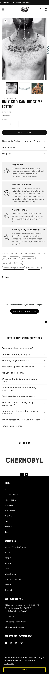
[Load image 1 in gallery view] (11, 88)
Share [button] (7, 277)
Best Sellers (14, 258)
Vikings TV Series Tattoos (16, 547)
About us (8, 527)
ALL (4, 258)
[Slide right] (46, 89)
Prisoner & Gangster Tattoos (13, 268)
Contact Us (9, 616)
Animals (8, 552)
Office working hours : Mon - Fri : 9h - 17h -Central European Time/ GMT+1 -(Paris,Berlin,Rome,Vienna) (23, 608)
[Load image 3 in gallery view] (37, 88)
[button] (3, 9)
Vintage (8, 563)
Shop (7, 489)
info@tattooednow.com (14, 627)
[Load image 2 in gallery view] (24, 88)
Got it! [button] (24, 670)
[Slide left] (2, 89)
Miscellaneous (11, 574)
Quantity (5, 119)
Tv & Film (8, 516)
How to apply (10, 500)
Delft (7, 569)
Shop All (8, 590)
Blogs (7, 532)
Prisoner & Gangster (13, 579)
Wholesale (9, 505)
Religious (8, 558)
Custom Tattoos (11, 494)
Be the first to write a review (25, 311)
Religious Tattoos (34, 268)
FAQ (6, 521)
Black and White (28, 258)
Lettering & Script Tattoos (12, 263)
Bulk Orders (10, 511)
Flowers (8, 585)
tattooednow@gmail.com (15, 622)
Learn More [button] (9, 664)
